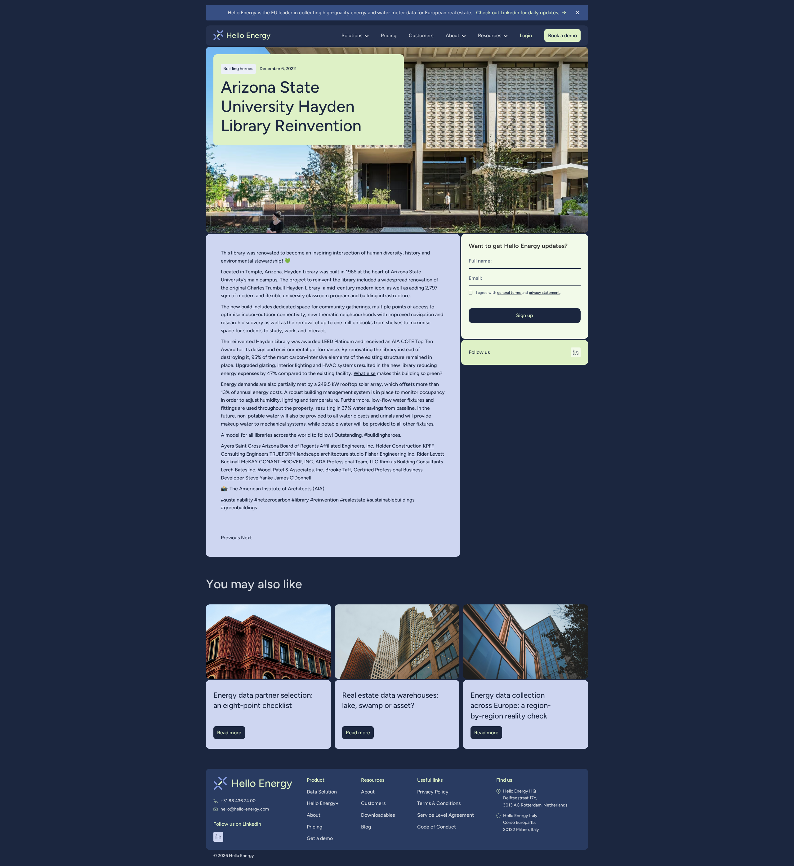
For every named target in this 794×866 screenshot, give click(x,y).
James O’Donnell (292, 478)
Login (526, 35)
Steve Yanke (259, 478)
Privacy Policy (432, 792)
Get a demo (320, 838)
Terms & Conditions (439, 803)
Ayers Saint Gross (241, 446)
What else (365, 373)
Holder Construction (399, 446)
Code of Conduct (436, 827)
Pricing (388, 35)
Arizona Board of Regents (290, 446)
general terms (509, 292)
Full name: (480, 261)
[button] (354, 35)
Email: (475, 278)
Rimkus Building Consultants (411, 462)
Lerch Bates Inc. (238, 470)
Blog (366, 827)
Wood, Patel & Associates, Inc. (291, 470)
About (313, 815)
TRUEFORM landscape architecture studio (317, 454)
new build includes (251, 307)
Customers (421, 35)
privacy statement (544, 292)
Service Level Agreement (445, 815)
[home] (242, 35)
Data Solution (322, 792)
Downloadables (378, 815)
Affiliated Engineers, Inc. (347, 446)
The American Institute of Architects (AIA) (277, 489)
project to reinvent (310, 280)
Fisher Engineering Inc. (390, 454)
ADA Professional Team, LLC (346, 462)
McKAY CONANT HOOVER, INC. (277, 462)
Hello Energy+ (323, 803)
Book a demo (562, 35)
